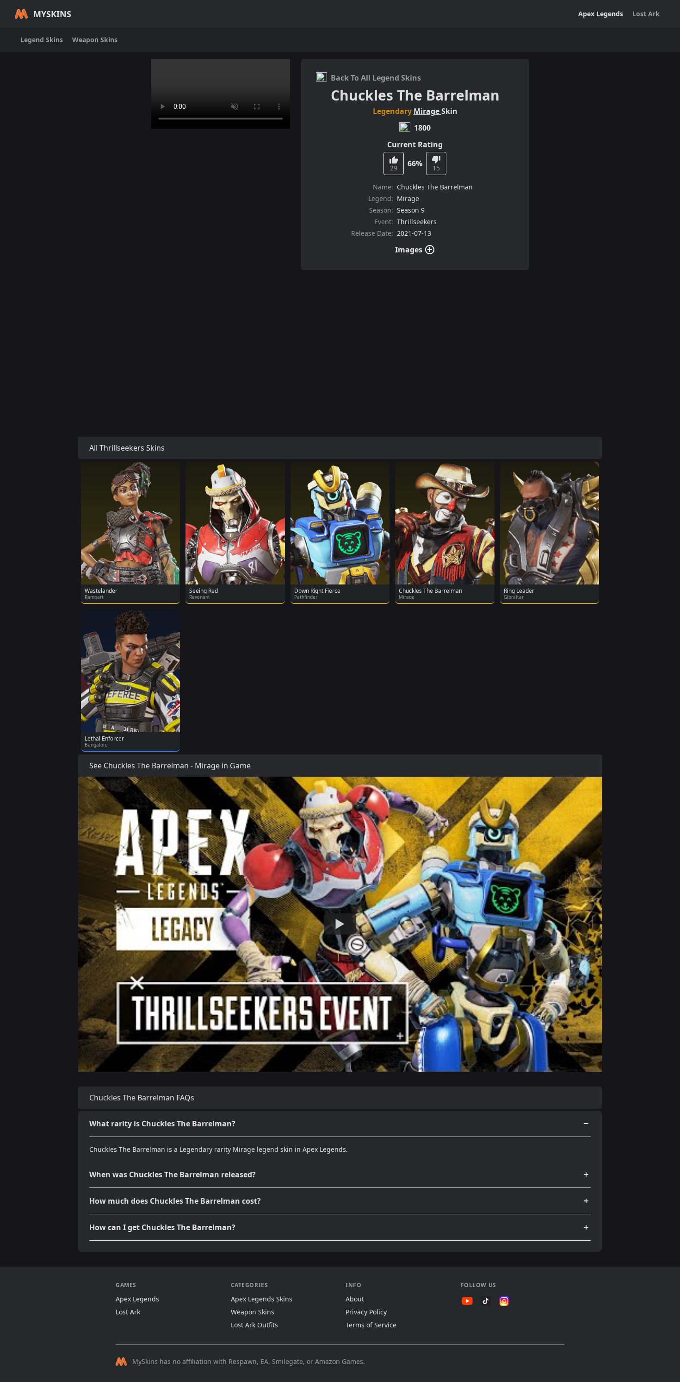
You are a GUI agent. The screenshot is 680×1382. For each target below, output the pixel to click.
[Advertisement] (340, 342)
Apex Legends (600, 13)
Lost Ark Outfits (254, 1324)
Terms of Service (371, 1324)
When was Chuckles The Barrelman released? (172, 1174)
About (355, 1298)
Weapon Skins (94, 39)
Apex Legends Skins (261, 1298)
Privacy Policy (366, 1311)
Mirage (427, 111)
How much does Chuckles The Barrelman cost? (175, 1201)
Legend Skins (41, 39)
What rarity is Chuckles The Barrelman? (162, 1123)
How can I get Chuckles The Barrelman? (162, 1227)
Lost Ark (646, 13)
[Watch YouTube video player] (340, 924)
